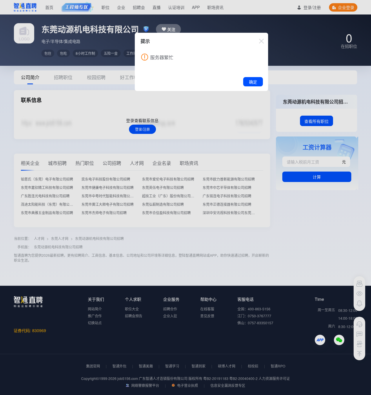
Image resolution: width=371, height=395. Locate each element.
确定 (253, 82)
